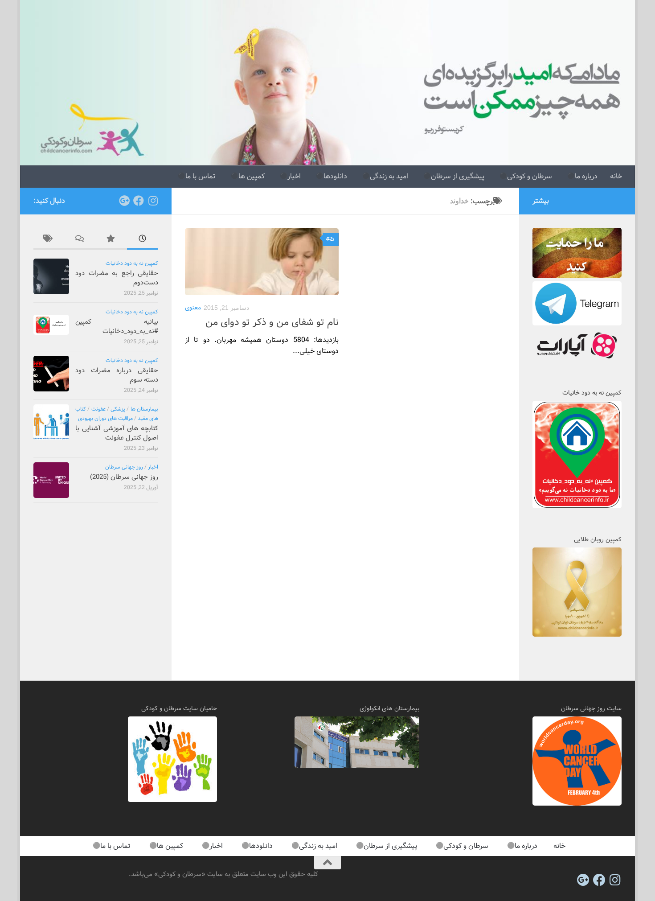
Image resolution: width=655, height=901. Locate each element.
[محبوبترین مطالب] (111, 240)
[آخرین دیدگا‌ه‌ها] (80, 240)
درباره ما (586, 176)
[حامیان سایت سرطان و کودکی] (172, 800)
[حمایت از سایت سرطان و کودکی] (577, 276)
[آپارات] (577, 359)
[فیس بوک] (138, 200)
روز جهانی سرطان (124, 467)
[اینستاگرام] (152, 200)
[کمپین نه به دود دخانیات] (577, 506)
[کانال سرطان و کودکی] (577, 323)
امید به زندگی (389, 176)
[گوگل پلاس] (124, 200)
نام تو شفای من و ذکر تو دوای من (272, 322)
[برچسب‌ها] (49, 240)
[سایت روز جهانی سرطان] (577, 803)
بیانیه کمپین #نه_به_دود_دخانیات (116, 327)
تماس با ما (200, 176)
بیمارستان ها (144, 409)
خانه (616, 176)
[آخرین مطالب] (142, 240)
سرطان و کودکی (529, 176)
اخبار (294, 176)
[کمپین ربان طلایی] (577, 634)
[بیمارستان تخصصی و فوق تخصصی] (357, 766)
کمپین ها (251, 176)
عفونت (98, 409)
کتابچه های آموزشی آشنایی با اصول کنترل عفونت (116, 433)
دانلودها (335, 176)
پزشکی (118, 409)
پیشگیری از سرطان (457, 176)
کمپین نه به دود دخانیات (132, 263)
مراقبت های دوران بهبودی (105, 418)
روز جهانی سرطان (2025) (124, 477)
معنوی (193, 308)
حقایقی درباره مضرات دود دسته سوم (116, 375)
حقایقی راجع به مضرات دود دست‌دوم (116, 278)
